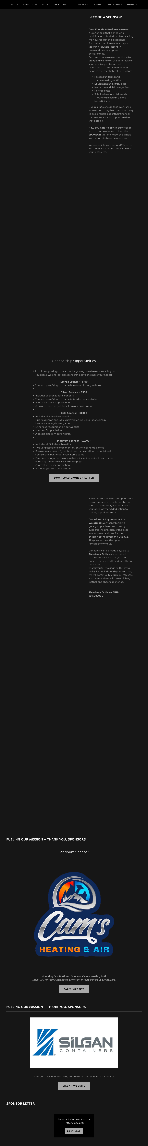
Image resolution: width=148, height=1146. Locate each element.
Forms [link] (97, 4)
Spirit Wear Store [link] (36, 4)
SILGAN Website (74, 1086)
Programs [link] (60, 4)
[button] (132, 4)
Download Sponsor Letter (74, 478)
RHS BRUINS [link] (114, 4)
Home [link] (14, 4)
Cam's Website (74, 989)
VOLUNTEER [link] (80, 4)
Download (74, 1131)
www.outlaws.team (102, 131)
